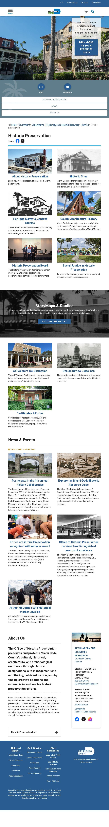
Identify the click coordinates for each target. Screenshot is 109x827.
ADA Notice (15, 765)
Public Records (35, 768)
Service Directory (34, 773)
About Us (54, 112)
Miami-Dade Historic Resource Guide (86, 47)
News (54, 106)
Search (93, 11)
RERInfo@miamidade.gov (86, 683)
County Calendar (53, 776)
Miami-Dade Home (16, 755)
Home (14, 125)
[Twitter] (22, 141)
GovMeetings (72, 3)
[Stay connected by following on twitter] (84, 719)
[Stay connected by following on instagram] (91, 719)
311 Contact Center (34, 752)
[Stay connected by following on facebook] (78, 719)
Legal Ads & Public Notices (53, 756)
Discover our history (54, 321)
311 (61, 3)
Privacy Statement (16, 760)
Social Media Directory (53, 763)
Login (86, 12)
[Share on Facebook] (17, 141)
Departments (38, 125)
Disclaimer (16, 771)
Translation (96, 3)
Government (24, 125)
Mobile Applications (34, 757)
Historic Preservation (54, 99)
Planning (85, 125)
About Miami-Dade (16, 776)
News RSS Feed (53, 781)
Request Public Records (85, 711)
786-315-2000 (81, 704)
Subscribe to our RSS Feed (22, 449)
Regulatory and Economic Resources (62, 125)
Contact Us (80, 709)
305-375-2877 (81, 681)
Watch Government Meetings (53, 770)
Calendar (84, 3)
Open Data (34, 763)
